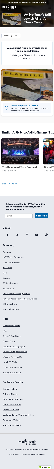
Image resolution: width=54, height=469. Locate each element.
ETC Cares (7, 267)
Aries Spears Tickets (12, 425)
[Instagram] (27, 235)
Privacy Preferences (12, 372)
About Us (7, 252)
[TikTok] (46, 235)
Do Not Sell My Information (15, 351)
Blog (5, 273)
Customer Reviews (11, 262)
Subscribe (41, 215)
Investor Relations (11, 309)
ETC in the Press (10, 304)
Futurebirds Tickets (11, 420)
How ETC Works (10, 362)
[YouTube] (37, 235)
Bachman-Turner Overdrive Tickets (18, 415)
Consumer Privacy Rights (14, 346)
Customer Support (11, 325)
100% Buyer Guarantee (13, 257)
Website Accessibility (12, 357)
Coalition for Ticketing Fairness (16, 293)
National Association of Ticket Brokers (20, 299)
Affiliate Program (10, 283)
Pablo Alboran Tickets (13, 399)
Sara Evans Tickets (11, 409)
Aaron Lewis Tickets (12, 404)
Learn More (33, 110)
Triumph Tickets (10, 389)
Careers (6, 278)
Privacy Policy (9, 341)
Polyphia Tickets (10, 394)
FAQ (5, 331)
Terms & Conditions (11, 336)
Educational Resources (13, 367)
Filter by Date (10, 35)
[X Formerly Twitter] (17, 235)
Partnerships (8, 288)
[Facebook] (7, 235)
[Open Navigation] (50, 7)
